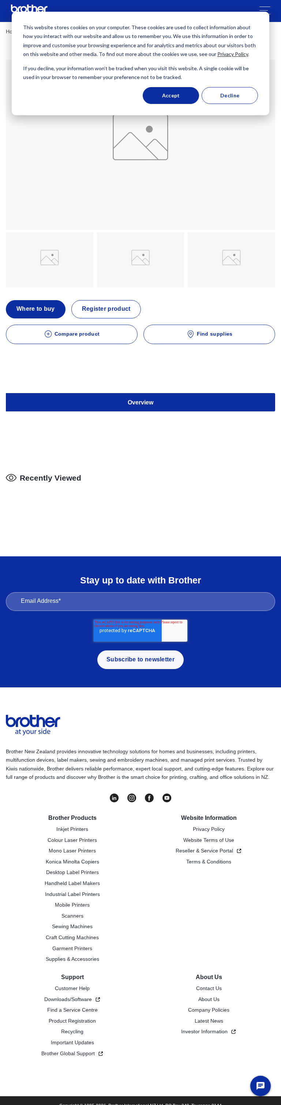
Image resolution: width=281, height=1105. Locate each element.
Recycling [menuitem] (72, 1031)
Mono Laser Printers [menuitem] (72, 851)
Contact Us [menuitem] (209, 988)
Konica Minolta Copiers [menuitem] (72, 862)
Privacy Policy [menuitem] (209, 829)
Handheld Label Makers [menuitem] (72, 883)
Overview (140, 402)
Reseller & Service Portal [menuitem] (204, 851)
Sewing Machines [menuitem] (72, 926)
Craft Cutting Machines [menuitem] (72, 937)
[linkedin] (114, 798)
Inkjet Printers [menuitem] (72, 829)
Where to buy (35, 309)
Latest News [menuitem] (209, 1021)
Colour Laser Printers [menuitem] (72, 840)
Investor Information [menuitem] (204, 1031)
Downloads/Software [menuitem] (68, 999)
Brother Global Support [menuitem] (68, 1053)
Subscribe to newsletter (140, 659)
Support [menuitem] (72, 977)
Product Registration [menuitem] (72, 1021)
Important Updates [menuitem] (72, 1042)
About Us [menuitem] (209, 977)
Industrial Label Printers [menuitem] (72, 894)
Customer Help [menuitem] (72, 988)
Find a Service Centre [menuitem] (72, 1010)
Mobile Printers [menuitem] (72, 905)
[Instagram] (131, 798)
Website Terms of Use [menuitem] (208, 840)
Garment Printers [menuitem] (72, 948)
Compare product (77, 334)
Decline (229, 95)
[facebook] (149, 798)
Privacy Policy (232, 54)
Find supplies (215, 334)
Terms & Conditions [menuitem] (208, 862)
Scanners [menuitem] (72, 916)
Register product (106, 309)
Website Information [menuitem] (209, 818)
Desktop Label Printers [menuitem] (72, 872)
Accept (171, 95)
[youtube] (166, 798)
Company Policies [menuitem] (208, 1010)
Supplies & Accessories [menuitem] (72, 959)
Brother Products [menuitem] (72, 818)
